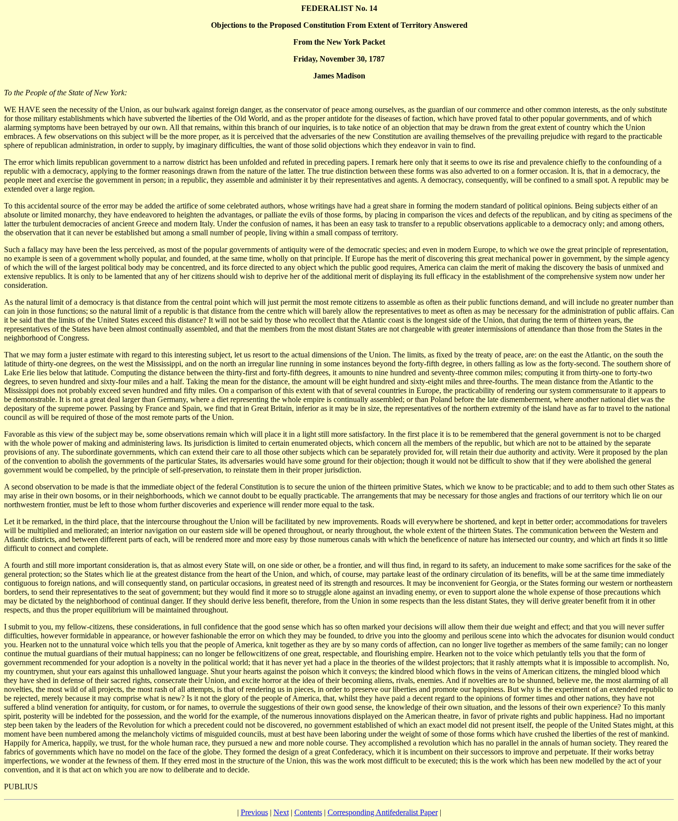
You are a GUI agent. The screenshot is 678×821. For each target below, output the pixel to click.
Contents (308, 812)
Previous (254, 812)
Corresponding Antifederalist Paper (383, 812)
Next (281, 812)
